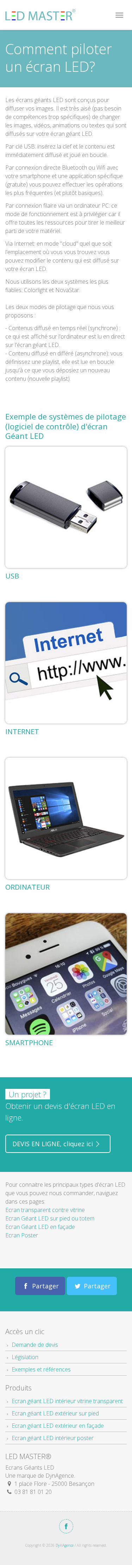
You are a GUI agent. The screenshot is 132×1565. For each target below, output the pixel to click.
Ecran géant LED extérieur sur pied (55, 1413)
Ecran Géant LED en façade (40, 1227)
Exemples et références (41, 1369)
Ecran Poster (21, 1235)
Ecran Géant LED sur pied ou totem (49, 1218)
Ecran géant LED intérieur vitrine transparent (67, 1401)
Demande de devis (35, 1345)
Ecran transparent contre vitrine (45, 1210)
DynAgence (65, 1545)
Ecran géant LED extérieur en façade (58, 1426)
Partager (44, 1286)
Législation (25, 1357)
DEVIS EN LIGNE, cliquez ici (53, 1144)
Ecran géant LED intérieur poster (53, 1438)
